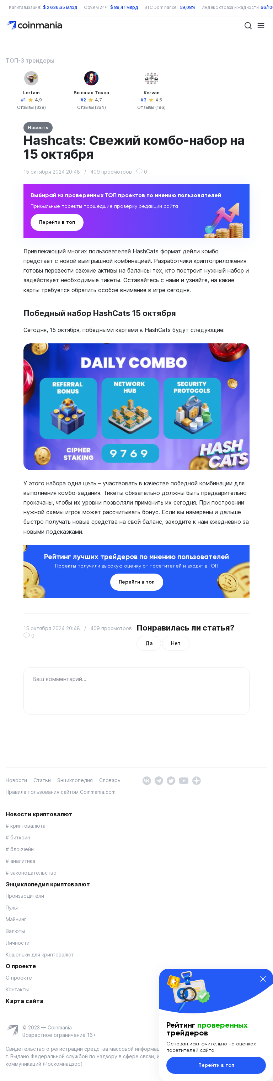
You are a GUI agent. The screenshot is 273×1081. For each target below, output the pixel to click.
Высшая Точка (91, 92)
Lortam (31, 92)
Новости (16, 780)
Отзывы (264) (91, 107)
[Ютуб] (183, 780)
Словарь (110, 780)
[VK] (146, 780)
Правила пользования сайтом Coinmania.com (61, 792)
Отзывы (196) (151, 107)
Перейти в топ (57, 222)
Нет (175, 643)
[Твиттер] (170, 780)
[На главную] (35, 25)
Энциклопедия (75, 780)
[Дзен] (196, 780)
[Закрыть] (263, 979)
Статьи (42, 780)
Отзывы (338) (31, 107)
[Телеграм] (158, 780)
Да (148, 643)
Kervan (152, 92)
